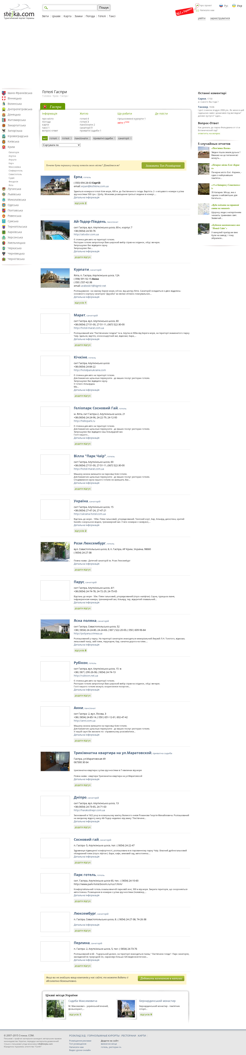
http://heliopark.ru (84, 421)
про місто (48, 118)
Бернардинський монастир (157, 1001)
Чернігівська (16, 259)
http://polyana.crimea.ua (88, 633)
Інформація (49, 113)
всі (45, 138)
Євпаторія (14, 152)
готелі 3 (84, 121)
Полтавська (15, 210)
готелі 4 (84, 118)
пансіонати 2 (87, 124)
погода (46, 121)
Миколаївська (17, 199)
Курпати (87, 269)
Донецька (14, 114)
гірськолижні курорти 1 (131, 118)
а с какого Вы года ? (208, 101)
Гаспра (63, 95)
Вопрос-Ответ (208, 123)
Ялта (11, 185)
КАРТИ (142, 1035)
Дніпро (86, 797)
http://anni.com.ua (84, 720)
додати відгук (83, 257)
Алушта (12, 159)
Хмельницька (16, 242)
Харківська (15, 232)
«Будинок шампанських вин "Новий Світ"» (225, 226)
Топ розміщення (77, 1043)
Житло (84, 113)
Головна (46, 95)
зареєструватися (220, 18)
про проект (206, 5)
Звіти (45, 16)
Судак (12, 177)
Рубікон (85, 662)
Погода (90, 16)
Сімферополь (16, 170)
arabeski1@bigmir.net (93, 285)
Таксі (112, 16)
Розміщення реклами (80, 1040)
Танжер (203, 107)
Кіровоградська (18, 136)
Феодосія (13, 181)
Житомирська (17, 120)
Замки (79, 16)
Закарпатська (17, 125)
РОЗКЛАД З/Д (77, 1035)
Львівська (14, 194)
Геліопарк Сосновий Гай (100, 408)
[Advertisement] (123, 54)
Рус (226, 6)
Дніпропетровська (20, 109)
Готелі (102, 16)
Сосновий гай (92, 839)
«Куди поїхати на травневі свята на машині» (225, 206)
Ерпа (82, 176)
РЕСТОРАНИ (128, 1035)
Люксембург (91, 913)
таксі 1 (46, 127)
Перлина (88, 942)
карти (45, 124)
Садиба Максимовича (82, 1001)
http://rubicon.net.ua (86, 675)
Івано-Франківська (20, 93)
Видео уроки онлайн (80, 1050)
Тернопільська (17, 226)
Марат (86, 315)
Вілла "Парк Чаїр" (94, 456)
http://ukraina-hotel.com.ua (90, 514)
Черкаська (15, 248)
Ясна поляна (91, 620)
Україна (87, 501)
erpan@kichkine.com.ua (95, 186)
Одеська (13, 205)
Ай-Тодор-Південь (96, 221)
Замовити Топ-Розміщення (163, 165)
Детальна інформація (86, 197)
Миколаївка (15, 166)
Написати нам (207, 10)
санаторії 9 (86, 127)
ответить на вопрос (209, 133)
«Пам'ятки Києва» (221, 148)
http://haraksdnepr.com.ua (89, 810)
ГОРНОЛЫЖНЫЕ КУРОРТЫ (103, 1035)
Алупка (12, 155)
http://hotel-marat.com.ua (89, 328)
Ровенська (14, 216)
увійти (201, 18)
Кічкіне (85, 357)
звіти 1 (121, 122)
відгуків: (80, 203)
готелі (54, 138)
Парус (85, 581)
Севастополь (15, 174)
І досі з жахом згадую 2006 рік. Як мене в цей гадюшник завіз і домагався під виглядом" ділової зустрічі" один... (221, 113)
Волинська (15, 104)
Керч (11, 163)
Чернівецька (16, 253)
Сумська (13, 221)
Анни (85, 707)
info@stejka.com (45, 1043)
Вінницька (15, 98)
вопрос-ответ (50, 130)
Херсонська (15, 237)
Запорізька (15, 130)
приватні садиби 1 (90, 130)
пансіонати (82, 138)
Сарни (202, 98)
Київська (13, 141)
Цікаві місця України (62, 995)
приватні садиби (104, 138)
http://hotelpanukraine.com (90, 370)
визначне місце (109, 1043)
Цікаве (56, 16)
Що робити (124, 113)
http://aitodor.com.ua (86, 234)
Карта (67, 16)
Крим (11, 147)
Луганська (14, 189)
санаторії (124, 138)
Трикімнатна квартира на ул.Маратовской (123, 752)
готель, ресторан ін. (111, 1047)
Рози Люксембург (94, 543)
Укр (239, 6)
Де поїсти (161, 113)
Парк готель (89, 874)
